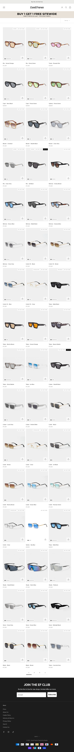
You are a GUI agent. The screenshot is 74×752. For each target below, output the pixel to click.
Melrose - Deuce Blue (8, 224)
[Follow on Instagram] (8, 732)
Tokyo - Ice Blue (30, 384)
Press (4, 709)
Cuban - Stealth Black (54, 384)
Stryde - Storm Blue (31, 585)
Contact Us (6, 727)
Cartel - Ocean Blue (31, 504)
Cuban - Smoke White (31, 424)
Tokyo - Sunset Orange (32, 344)
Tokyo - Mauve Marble (55, 344)
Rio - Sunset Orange (8, 63)
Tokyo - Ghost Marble (8, 384)
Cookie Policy (7, 715)
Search (5, 724)
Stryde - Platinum (53, 585)
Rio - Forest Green (31, 63)
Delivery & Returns (8, 718)
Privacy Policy (7, 721)
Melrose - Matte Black (31, 224)
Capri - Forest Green (31, 103)
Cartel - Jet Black (53, 464)
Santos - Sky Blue (30, 545)
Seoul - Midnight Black (55, 625)
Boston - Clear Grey (54, 143)
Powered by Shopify (43, 740)
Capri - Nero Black (8, 103)
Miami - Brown (29, 665)
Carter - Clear (29, 464)
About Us (5, 712)
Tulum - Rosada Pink (54, 63)
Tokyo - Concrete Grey (55, 665)
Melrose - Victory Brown (55, 183)
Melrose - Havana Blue (55, 224)
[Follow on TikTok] (13, 732)
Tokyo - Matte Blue (54, 545)
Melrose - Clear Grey (8, 264)
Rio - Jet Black (30, 183)
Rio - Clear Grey (7, 183)
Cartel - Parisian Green (55, 504)
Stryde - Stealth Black (8, 585)
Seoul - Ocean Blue (31, 625)
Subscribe (52, 694)
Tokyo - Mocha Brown (8, 344)
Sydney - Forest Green (55, 103)
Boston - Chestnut (7, 143)
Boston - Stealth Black (32, 143)
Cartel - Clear (6, 545)
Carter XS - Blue (7, 304)
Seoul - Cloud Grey (8, 625)
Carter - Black (52, 424)
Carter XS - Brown (53, 264)
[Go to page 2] (45, 673)
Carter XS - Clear (30, 304)
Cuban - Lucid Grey (8, 424)
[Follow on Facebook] (4, 732)
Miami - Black (6, 665)
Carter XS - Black (30, 264)
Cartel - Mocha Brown (8, 504)
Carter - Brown (7, 464)
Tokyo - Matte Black (54, 304)
